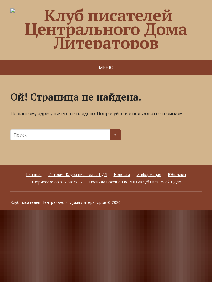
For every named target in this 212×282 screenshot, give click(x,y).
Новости (122, 174)
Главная (34, 174)
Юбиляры (177, 174)
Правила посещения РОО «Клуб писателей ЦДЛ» (135, 182)
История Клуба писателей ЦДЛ (77, 174)
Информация (149, 174)
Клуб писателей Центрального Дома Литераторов (58, 202)
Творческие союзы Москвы (57, 182)
